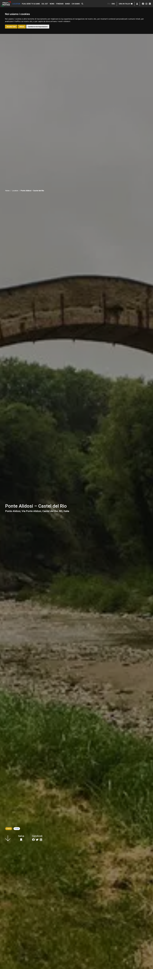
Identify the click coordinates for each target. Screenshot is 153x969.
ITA (108, 4)
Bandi (67, 4)
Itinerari (59, 4)
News (52, 4)
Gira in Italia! (125, 4)
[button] (82, 4)
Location (16, 4)
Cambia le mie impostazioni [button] (38, 26)
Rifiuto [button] (21, 26)
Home (7, 191)
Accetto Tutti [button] (11, 26)
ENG (113, 4)
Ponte (8, 828)
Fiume (17, 828)
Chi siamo (76, 4)
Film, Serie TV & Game (31, 4)
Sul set (45, 4)
